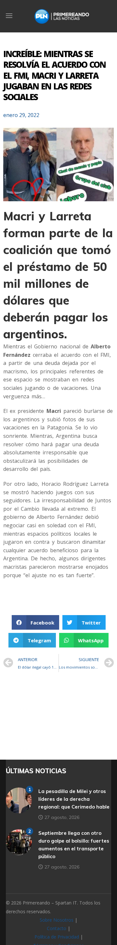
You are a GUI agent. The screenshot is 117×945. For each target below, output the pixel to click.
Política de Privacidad (56, 937)
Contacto (56, 928)
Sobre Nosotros (56, 920)
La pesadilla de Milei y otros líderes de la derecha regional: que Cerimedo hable (74, 799)
